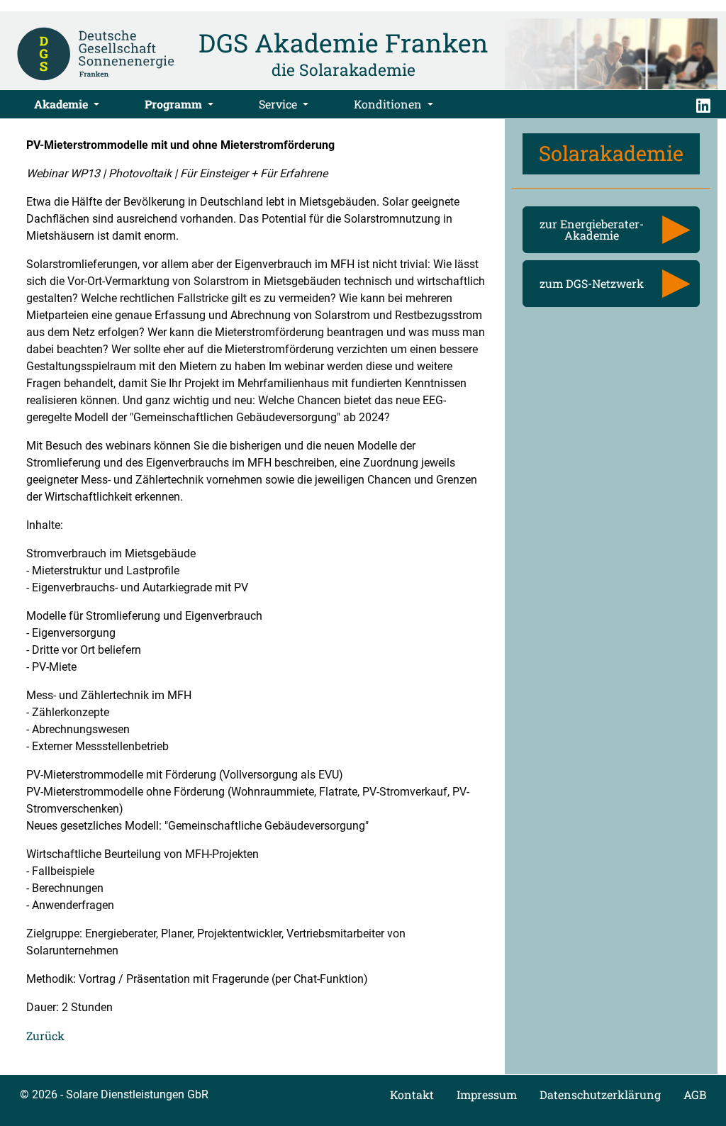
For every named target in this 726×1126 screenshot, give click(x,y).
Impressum (487, 1094)
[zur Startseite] (96, 52)
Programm (175, 103)
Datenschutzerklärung (600, 1094)
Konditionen (389, 103)
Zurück (45, 1035)
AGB (694, 1094)
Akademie (62, 103)
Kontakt (412, 1094)
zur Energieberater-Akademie (592, 229)
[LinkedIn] (703, 104)
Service (279, 103)
